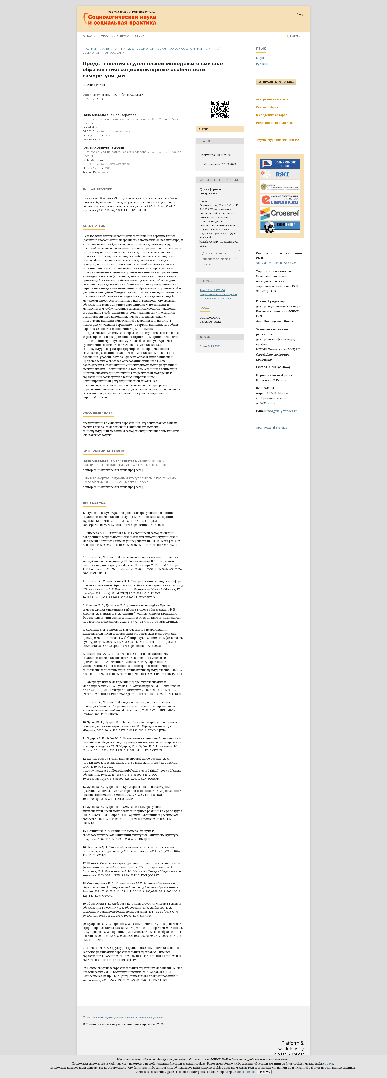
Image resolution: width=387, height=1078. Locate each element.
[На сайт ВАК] (280, 192)
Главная (89, 48)
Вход (300, 14)
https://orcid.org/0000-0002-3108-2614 (113, 164)
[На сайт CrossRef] (280, 219)
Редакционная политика (274, 123)
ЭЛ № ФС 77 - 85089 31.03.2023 (277, 263)
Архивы (141, 36)
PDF (204, 129)
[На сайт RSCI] (280, 178)
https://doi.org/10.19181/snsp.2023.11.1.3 (116, 95)
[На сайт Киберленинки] (280, 232)
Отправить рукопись (276, 81)
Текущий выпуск (115, 36)
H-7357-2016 (102, 172)
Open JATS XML (210, 346)
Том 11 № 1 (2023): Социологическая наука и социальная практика (165, 48)
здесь (329, 1063)
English (261, 58)
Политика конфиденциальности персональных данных (124, 1017)
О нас (88, 36)
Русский (262, 64)
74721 (107, 168)
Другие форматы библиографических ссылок (216, 259)
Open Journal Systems (271, 427)
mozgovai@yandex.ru (282, 411)
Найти (294, 36)
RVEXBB (96, 99)
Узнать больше (245, 1072)
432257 (108, 135)
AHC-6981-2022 (104, 139)
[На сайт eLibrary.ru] (280, 205)
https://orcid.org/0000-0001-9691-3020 (113, 131)
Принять (264, 1071)
